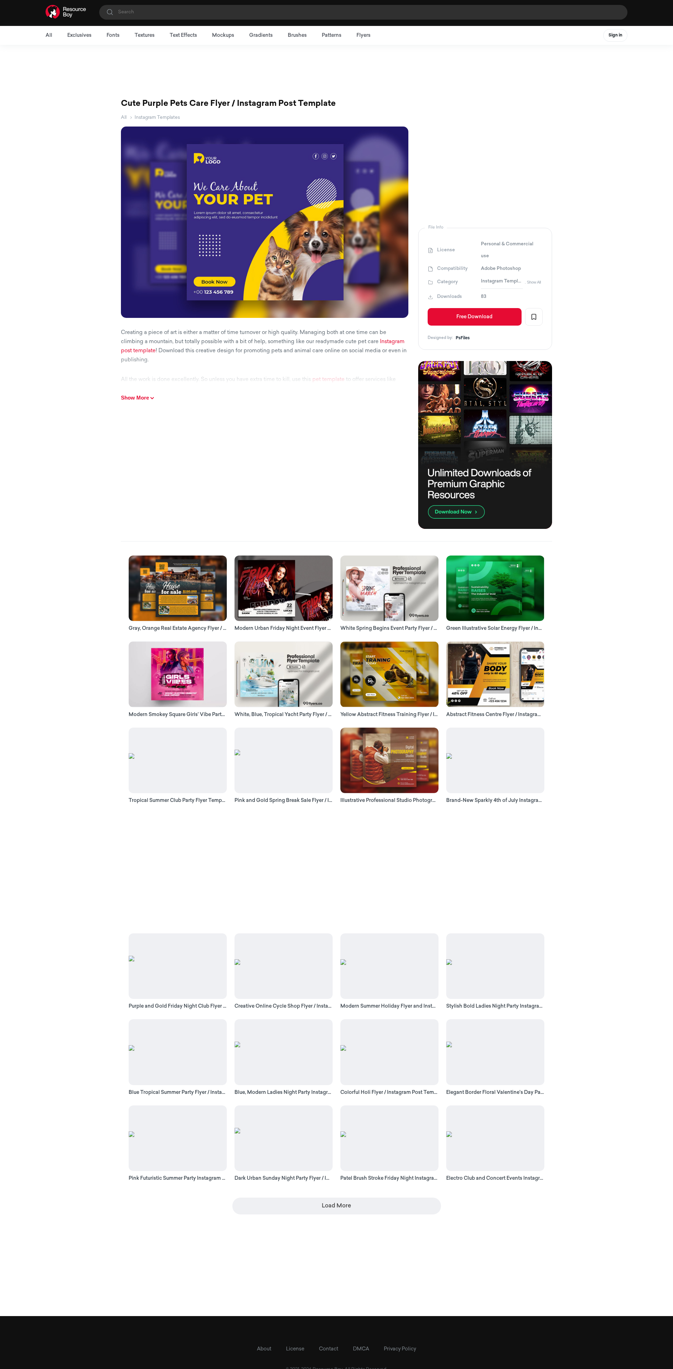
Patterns (331, 35)
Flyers (363, 35)
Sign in (615, 35)
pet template (328, 379)
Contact (328, 1349)
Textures (145, 35)
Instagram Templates (157, 117)
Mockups (223, 35)
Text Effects (183, 35)
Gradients (261, 35)
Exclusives (79, 35)
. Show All (533, 282)
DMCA (361, 1349)
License (295, 1349)
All (49, 35)
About (264, 1349)
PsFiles (463, 338)
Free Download (474, 317)
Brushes (297, 35)
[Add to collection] (534, 317)
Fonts (113, 35)
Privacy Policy (400, 1349)
